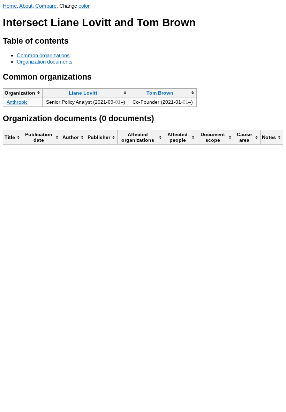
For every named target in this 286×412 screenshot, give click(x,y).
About (25, 6)
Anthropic (17, 102)
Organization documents (45, 62)
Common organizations (43, 55)
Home (10, 6)
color (84, 6)
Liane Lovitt (83, 93)
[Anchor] (74, 40)
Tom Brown (159, 93)
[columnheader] (23, 92)
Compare (46, 6)
